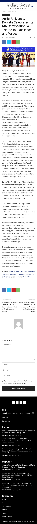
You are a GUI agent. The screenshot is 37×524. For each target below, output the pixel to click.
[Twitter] (9, 42)
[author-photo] (18, 329)
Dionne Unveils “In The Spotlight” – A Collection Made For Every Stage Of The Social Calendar (17, 441)
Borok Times (27, 277)
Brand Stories (12, 12)
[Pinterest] (14, 42)
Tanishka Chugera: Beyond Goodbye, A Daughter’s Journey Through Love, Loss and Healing (17, 451)
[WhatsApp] (18, 42)
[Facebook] (4, 42)
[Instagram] (17, 402)
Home (4, 12)
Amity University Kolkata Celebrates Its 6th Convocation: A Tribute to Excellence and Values (18, 274)
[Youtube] (24, 402)
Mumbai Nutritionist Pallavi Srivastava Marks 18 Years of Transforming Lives (18, 432)
